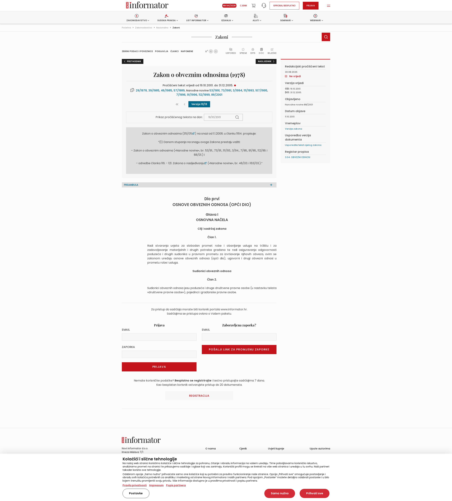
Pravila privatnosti (135, 485)
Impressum (156, 485)
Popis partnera (176, 485)
